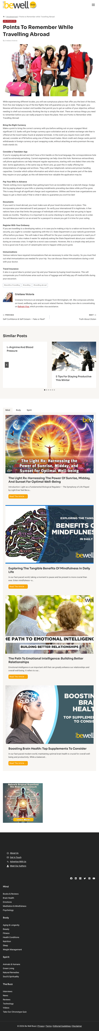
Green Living (8, 968)
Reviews (6, 999)
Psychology (8, 910)
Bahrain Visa (23, 306)
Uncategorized (9, 21)
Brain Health (8, 897)
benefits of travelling (12, 285)
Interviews (7, 991)
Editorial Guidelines (62, 1026)
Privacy (41, 1026)
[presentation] (74, 356)
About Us (14, 853)
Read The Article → (18, 497)
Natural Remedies (11, 972)
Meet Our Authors (18, 865)
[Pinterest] (89, 878)
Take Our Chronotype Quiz (15, 1011)
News (5, 995)
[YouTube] (94, 878)
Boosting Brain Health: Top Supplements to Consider (47, 748)
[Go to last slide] (7, 365)
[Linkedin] (76, 878)
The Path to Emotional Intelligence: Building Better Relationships (45, 660)
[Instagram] (80, 878)
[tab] (44, 390)
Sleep (5, 945)
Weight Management (12, 949)
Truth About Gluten (87, 317)
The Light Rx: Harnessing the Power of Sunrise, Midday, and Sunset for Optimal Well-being (49, 480)
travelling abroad (40, 285)
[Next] (92, 365)
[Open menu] (93, 4)
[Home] (4, 16)
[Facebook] (71, 878)
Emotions (7, 902)
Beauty (6, 929)
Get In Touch (15, 857)
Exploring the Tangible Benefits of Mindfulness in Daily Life (49, 570)
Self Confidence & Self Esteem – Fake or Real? (24, 317)
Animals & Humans (11, 964)
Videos (6, 1007)
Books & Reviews (11, 893)
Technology (8, 1003)
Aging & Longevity (11, 925)
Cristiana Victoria (11, 40)
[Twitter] (85, 878)
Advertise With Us (18, 861)
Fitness (6, 933)
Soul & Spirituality (11, 976)
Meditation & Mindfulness (14, 906)
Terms (49, 1026)
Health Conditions (11, 937)
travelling (26, 285)
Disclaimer (77, 1026)
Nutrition (7, 941)
